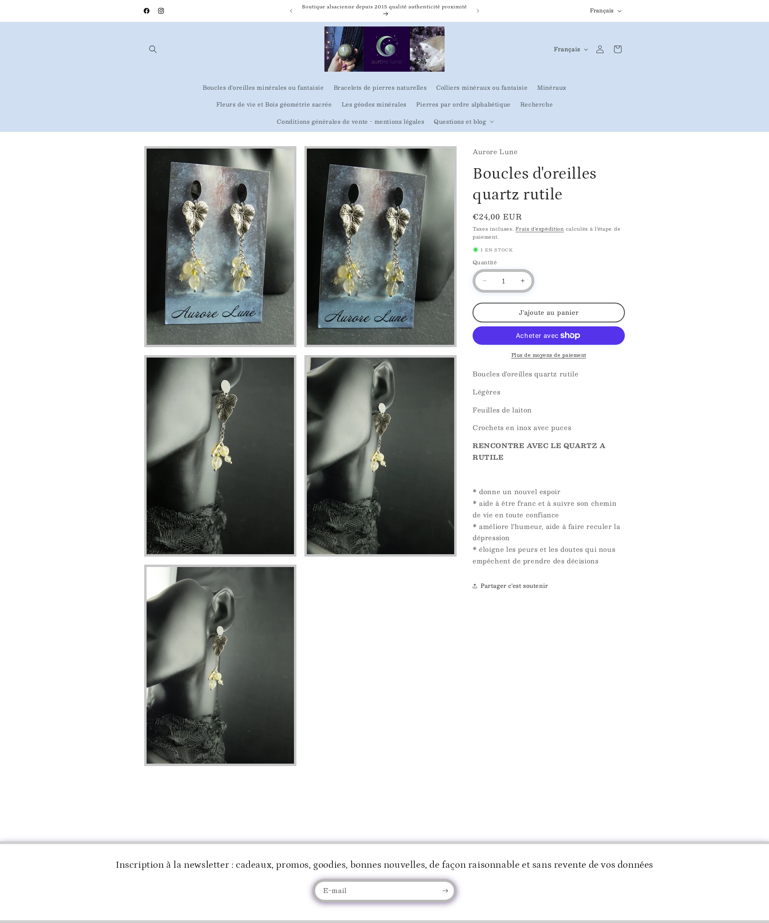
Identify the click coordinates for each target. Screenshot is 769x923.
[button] (153, 49)
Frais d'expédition (539, 229)
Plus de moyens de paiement (548, 354)
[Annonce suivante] (478, 10)
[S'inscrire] (445, 891)
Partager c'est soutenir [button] (514, 585)
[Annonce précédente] (291, 10)
